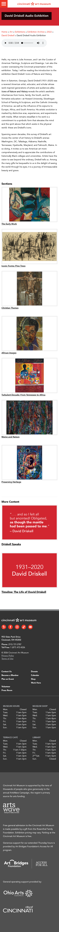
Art (11, 32)
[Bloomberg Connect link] (4, 627)
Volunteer (6, 687)
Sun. (5, 728)
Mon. (5, 709)
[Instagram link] (17, 627)
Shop (33, 679)
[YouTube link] (30, 627)
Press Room (7, 690)
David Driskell (8, 35)
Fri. (4, 722)
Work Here (36, 683)
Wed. (5, 715)
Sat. (5, 725)
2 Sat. (36, 756)
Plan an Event (8, 679)
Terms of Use (7, 659)
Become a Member (10, 675)
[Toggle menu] (4, 4)
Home (4, 32)
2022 (49, 32)
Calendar (35, 675)
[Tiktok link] (23, 627)
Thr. (5, 718)
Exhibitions (20, 32)
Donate (34, 672)
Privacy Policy (8, 656)
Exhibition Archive (36, 32)
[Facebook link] (10, 627)
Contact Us (7, 672)
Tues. (5, 712)
